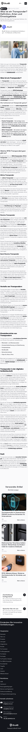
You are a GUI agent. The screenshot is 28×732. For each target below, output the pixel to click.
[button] (20, 3)
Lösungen (9, 445)
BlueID (6, 443)
